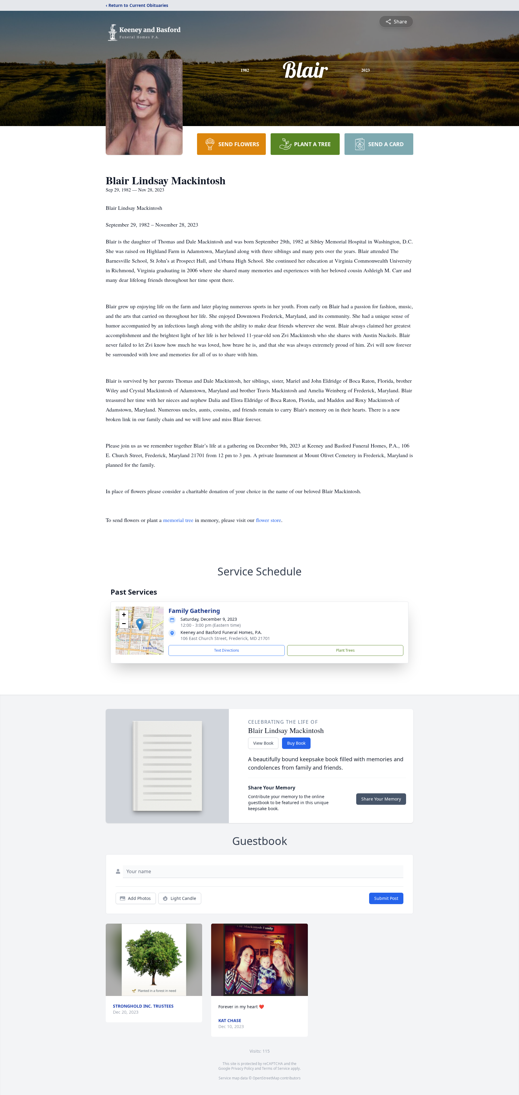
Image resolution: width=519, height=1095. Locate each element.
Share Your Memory (381, 799)
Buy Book (296, 743)
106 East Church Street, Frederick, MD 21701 (225, 638)
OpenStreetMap (266, 1078)
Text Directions (226, 650)
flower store (268, 519)
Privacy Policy (242, 1068)
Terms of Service (276, 1068)
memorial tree (178, 519)
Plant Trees (345, 650)
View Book (263, 743)
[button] (140, 624)
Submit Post (386, 898)
